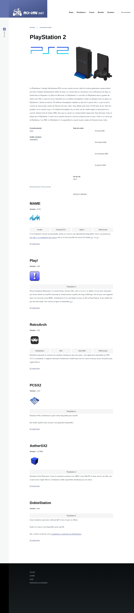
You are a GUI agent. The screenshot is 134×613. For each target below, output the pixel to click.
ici (92, 237)
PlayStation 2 (71, 287)
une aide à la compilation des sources (43, 237)
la (97, 237)
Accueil (32, 27)
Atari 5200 (82, 351)
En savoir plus (35, 244)
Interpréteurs (39, 351)
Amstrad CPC (61, 230)
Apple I (81, 230)
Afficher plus (103, 230)
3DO (60, 351)
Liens (32, 579)
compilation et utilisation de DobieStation (66, 534)
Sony (31, 131)
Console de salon (46, 27)
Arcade (39, 230)
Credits (32, 575)
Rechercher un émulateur (38, 582)
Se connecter (125, 12)
